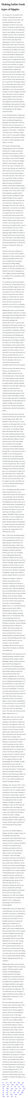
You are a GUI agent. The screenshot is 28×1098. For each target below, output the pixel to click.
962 (3, 1094)
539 (7, 1090)
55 (11, 1086)
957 (14, 1092)
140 (23, 1082)
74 (3, 1082)
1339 (3, 1096)
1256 (21, 1084)
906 (15, 1090)
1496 (22, 1092)
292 (15, 1086)
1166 (11, 1094)
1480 (23, 1086)
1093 (20, 1094)
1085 (7, 1088)
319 (8, 1086)
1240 (3, 1084)
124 (3, 1092)
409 (23, 1090)
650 (14, 1082)
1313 (16, 1094)
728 (24, 1088)
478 (8, 1096)
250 (10, 1082)
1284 (19, 1082)
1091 (12, 1084)
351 (15, 1096)
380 (7, 1094)
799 (3, 1090)
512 (20, 1088)
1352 (8, 1084)
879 (11, 1090)
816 (16, 1088)
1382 (17, 1084)
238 (12, 1096)
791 (19, 1090)
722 (3, 1088)
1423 (3, 1086)
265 (18, 1092)
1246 (12, 1088)
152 (6, 1082)
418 (19, 1086)
